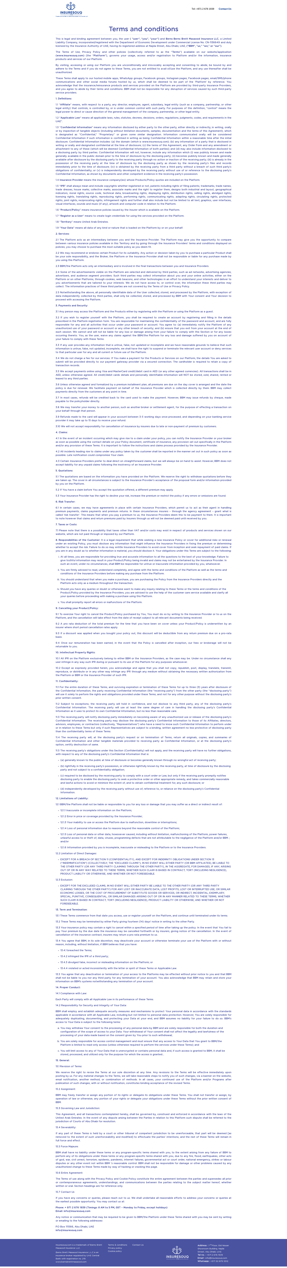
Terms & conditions (117, 1245)
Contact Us (225, 9)
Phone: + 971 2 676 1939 (71, 1207)
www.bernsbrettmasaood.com (71, 1262)
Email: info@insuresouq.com (73, 1211)
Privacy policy (115, 1248)
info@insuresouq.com (69, 1230)
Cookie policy (115, 1251)
